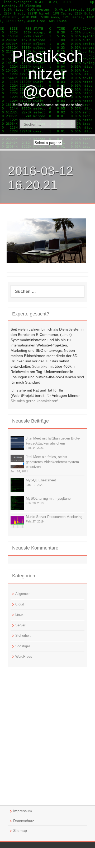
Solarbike (40, 366)
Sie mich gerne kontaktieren (34, 401)
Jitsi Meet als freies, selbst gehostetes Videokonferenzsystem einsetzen (52, 462)
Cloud (19, 604)
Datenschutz (23, 821)
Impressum (22, 811)
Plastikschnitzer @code (47, 73)
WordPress (23, 656)
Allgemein (22, 594)
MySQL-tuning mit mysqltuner (49, 498)
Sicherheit (23, 636)
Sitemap (20, 830)
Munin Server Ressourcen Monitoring (54, 517)
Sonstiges (23, 646)
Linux (19, 615)
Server (20, 625)
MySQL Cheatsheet (41, 480)
